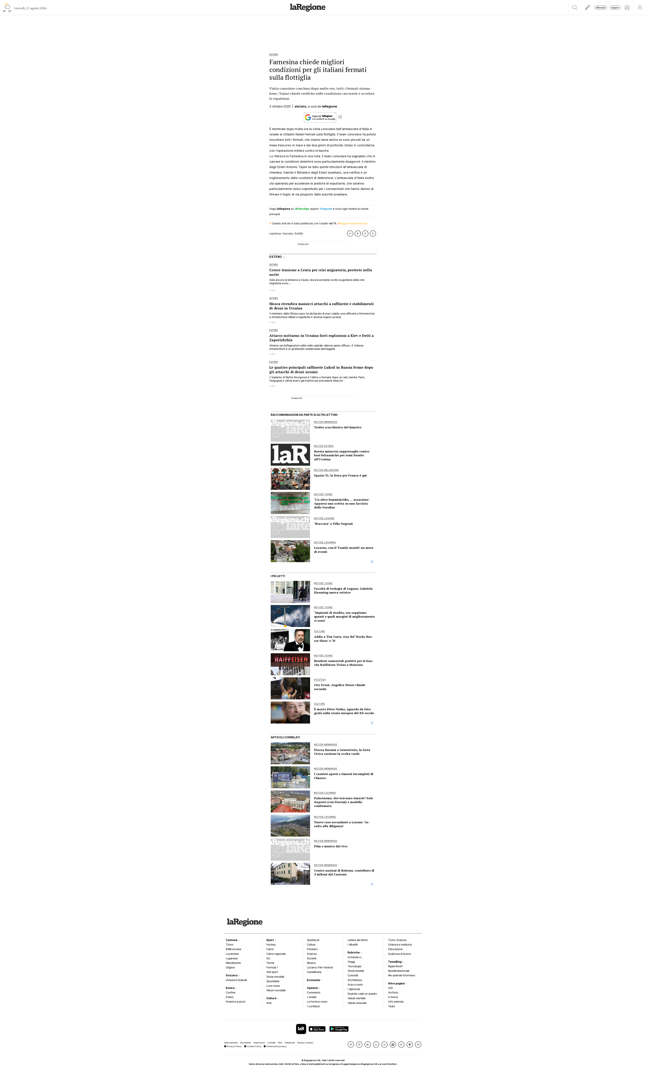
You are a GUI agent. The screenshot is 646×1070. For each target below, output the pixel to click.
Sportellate (272, 981)
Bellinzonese (233, 949)
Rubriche (354, 952)
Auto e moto (355, 984)
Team (391, 1006)
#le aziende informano (401, 975)
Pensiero (312, 949)
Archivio (393, 992)
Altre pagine (396, 983)
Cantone (232, 940)
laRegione (329, 106)
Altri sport (272, 972)
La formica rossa (317, 1001)
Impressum (259, 1042)
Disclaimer (245, 1042)
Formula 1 (272, 967)
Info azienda (395, 1001)
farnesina (288, 233)
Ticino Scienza (397, 940)
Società (311, 958)
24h (390, 988)
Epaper (615, 7)
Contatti (271, 1042)
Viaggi (351, 961)
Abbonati (600, 7)
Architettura (355, 980)
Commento (313, 992)
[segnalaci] (587, 7)
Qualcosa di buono (399, 953)
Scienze (312, 953)
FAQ (280, 1042)
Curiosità (353, 975)
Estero (230, 988)
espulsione (275, 233)
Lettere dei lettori (358, 940)
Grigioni (230, 967)
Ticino (229, 944)
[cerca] (574, 7)
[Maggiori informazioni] (340, 117)
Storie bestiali (356, 970)
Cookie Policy (253, 1046)
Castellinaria (314, 972)
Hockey (271, 944)
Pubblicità (290, 1042)
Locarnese (232, 953)
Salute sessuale (357, 1003)
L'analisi (311, 997)
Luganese (232, 958)
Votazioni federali (236, 980)
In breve (393, 997)
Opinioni (312, 988)
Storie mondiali (275, 976)
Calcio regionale (276, 953)
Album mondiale (276, 990)
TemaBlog (395, 961)
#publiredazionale (398, 970)
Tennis (270, 963)
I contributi (313, 1006)
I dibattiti (353, 944)
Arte (269, 1003)
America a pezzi (235, 1001)
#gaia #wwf (395, 966)
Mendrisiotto (233, 963)
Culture (271, 998)
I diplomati (354, 989)
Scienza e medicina (400, 944)
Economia (314, 980)
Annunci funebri (305, 1042)
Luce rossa (273, 985)
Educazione (395, 949)
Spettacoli (313, 940)
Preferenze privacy (276, 1046)
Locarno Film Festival (320, 967)
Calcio (270, 949)
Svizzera (232, 975)
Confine (230, 992)
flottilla (299, 233)
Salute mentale (357, 998)
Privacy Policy (234, 1046)
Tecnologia (354, 966)
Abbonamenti (231, 1042)
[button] (351, 1044)
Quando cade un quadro (362, 993)
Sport (270, 940)
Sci (268, 958)
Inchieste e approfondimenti (357, 957)
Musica (311, 963)
